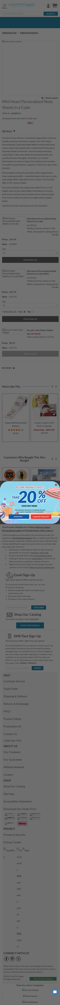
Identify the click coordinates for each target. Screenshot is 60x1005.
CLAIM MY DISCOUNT (41, 517)
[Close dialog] (56, 485)
